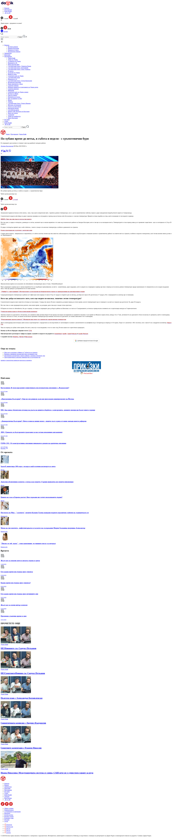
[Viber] (2, 149)
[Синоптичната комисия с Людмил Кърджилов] (16, 717)
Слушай (15, 199)
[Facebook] (7, 149)
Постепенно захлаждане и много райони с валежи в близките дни (24, 355)
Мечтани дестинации (14, 105)
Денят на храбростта (14, 116)
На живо (7, 119)
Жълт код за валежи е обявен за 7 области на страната (20, 352)
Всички (3, 448)
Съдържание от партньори (12, 811)
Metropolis (11, 90)
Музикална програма (14, 82)
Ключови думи (9, 818)
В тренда (10, 71)
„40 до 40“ (7, 13)
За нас (6, 821)
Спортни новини (13, 85)
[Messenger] (4, 149)
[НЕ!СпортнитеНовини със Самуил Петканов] (16, 668)
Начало (6, 785)
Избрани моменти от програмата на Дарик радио (23, 87)
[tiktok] (3, 805)
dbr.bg (2, 470)
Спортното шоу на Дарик (16, 76)
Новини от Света (13, 50)
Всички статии (9, 816)
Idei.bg (8, 828)
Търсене (6, 796)
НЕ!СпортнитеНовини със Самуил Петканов (23, 673)
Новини (6, 8)
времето (3, 360)
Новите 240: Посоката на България (18, 111)
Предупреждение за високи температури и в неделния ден (22, 357)
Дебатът (10, 102)
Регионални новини (14, 51)
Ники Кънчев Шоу (13, 64)
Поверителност (9, 810)
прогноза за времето (25, 360)
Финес (10, 100)
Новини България (13, 48)
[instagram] (11, 805)
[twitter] (7, 151)
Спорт (6, 121)
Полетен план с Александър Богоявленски (21, 698)
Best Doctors (8, 798)
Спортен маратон (13, 89)
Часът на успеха (13, 113)
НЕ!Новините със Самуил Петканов (18, 648)
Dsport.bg (9, 824)
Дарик (8, 134)
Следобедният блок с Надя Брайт (18, 68)
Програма (7, 55)
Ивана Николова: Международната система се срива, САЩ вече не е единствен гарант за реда (47, 773)
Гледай (5, 31)
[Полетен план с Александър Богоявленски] (16, 692)
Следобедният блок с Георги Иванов (19, 103)
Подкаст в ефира (13, 93)
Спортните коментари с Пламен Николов (21, 748)
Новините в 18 (12, 63)
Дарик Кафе (11, 58)
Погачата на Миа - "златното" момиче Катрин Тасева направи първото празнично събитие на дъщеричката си (45, 513)
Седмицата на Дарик (14, 61)
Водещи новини (13, 46)
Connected (11, 114)
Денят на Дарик (13, 59)
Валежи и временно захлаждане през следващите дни (20, 354)
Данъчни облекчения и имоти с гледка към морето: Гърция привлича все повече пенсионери (37, 482)
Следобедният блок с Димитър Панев (19, 66)
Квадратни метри (13, 108)
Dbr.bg (8, 830)
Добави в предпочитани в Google (87, 340)
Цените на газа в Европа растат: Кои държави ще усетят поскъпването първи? (31, 497)
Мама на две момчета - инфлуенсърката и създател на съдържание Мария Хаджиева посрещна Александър (43, 528)
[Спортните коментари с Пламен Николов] (16, 742)
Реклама (6, 819)
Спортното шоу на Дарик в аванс (18, 92)
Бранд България (13, 118)
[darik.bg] (7, 5)
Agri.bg (8, 832)
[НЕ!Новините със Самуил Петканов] (16, 643)
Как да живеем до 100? (15, 98)
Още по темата (12, 95)
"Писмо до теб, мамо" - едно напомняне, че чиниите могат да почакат (28, 543)
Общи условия (8, 808)
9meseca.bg (4, 516)
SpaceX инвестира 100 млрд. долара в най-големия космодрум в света (28, 466)
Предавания (8, 9)
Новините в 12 (12, 79)
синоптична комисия (12, 360)
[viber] (10, 151)
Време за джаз (12, 74)
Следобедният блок (14, 77)
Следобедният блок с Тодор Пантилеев (20, 80)
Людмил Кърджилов (7, 146)
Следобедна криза (13, 110)
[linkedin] (4, 151)
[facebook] (2, 151)
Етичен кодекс (8, 815)
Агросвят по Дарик (14, 72)
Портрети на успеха (14, 97)
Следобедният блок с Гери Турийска (19, 69)
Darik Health (8, 11)
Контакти (7, 813)
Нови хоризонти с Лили (15, 84)
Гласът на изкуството (14, 106)
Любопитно (8, 53)
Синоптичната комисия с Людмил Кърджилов (23, 723)
